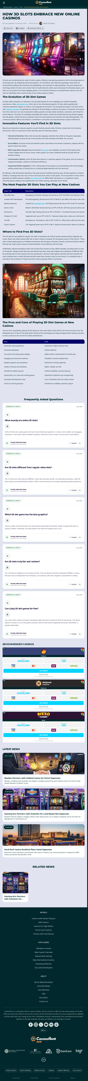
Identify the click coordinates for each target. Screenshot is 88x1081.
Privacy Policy (34, 1078)
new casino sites (36, 178)
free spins (45, 150)
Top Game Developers (44, 967)
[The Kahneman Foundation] (35, 1051)
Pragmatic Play (39, 203)
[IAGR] (79, 1051)
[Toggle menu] (4, 3)
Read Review (43, 674)
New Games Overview (43, 952)
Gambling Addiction (44, 964)
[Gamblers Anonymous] (48, 1051)
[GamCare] (64, 1051)
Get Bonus (43, 671)
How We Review (43, 986)
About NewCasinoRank (43, 982)
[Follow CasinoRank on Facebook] (31, 1025)
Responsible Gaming (43, 956)
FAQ (43, 994)
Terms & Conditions (54, 1078)
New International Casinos (43, 960)
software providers (12, 109)
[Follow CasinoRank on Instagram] (36, 1025)
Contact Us (43, 1001)
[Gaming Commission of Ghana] (14, 1051)
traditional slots (22, 104)
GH (42, 1030)
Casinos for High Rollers (43, 926)
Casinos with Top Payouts (43, 934)
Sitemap (72, 1078)
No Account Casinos (44, 930)
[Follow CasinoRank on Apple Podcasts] (56, 1025)
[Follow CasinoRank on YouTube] (46, 1025)
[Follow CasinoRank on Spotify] (51, 1025)
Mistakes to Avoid (43, 948)
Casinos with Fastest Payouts (43, 918)
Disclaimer (43, 997)
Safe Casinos (43, 922)
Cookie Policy (16, 1078)
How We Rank (43, 990)
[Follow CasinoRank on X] (41, 1025)
